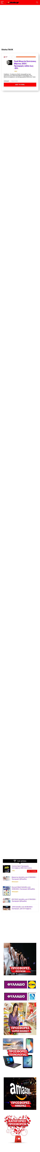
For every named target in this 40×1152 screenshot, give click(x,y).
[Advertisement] (20, 26)
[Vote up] (13, 57)
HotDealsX (6, 81)
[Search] (37, 2)
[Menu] (2, 2)
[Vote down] (10, 57)
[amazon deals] (20, 1093)
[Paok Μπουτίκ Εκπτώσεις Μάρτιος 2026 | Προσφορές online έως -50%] (8, 61)
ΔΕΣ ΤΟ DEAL (20, 84)
